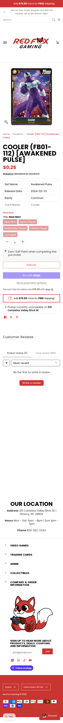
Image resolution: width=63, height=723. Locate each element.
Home (6, 134)
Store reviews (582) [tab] (46, 353)
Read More (8, 212)
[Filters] (6, 363)
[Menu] (5, 42)
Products (18, 134)
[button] (57, 42)
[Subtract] (7, 241)
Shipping (8, 173)
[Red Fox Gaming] (31, 42)
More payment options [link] (31, 283)
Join (47, 651)
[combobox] (26, 20)
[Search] (53, 20)
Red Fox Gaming (11, 694)
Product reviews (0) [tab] (17, 353)
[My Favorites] (59, 20)
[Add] (23, 241)
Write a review (31, 383)
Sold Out (31, 265)
